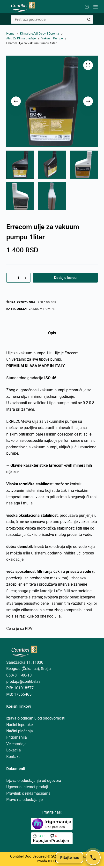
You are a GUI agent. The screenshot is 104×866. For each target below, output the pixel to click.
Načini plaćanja (19, 731)
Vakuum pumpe (42, 309)
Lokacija (13, 750)
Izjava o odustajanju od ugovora (33, 780)
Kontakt (13, 756)
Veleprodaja (16, 744)
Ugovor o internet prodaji (27, 787)
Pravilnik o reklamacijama (28, 793)
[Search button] (89, 19)
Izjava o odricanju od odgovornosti (35, 718)
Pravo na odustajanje (24, 799)
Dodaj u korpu (65, 278)
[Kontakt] (93, 857)
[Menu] (95, 7)
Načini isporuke (19, 724)
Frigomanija (16, 737)
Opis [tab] (52, 333)
